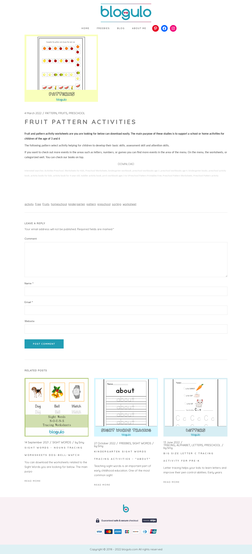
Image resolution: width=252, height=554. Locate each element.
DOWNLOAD (126, 164)
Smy (79, 442)
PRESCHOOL (77, 113)
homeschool (59, 204)
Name (29, 283)
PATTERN (51, 113)
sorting (116, 204)
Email (29, 302)
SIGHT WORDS (61, 442)
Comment (31, 238)
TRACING (169, 445)
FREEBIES (125, 443)
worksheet (129, 204)
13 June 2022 (171, 442)
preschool (104, 204)
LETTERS (197, 445)
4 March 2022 (33, 113)
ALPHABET (183, 445)
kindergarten (76, 204)
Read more (33, 480)
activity (29, 204)
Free (38, 204)
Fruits (45, 204)
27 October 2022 (104, 443)
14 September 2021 (37, 442)
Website (29, 321)
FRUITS (62, 113)
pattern (91, 204)
